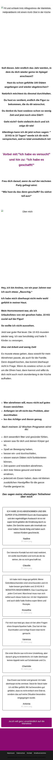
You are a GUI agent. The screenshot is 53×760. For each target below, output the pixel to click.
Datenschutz (21, 753)
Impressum (11, 753)
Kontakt (29, 753)
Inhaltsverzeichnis (40, 753)
